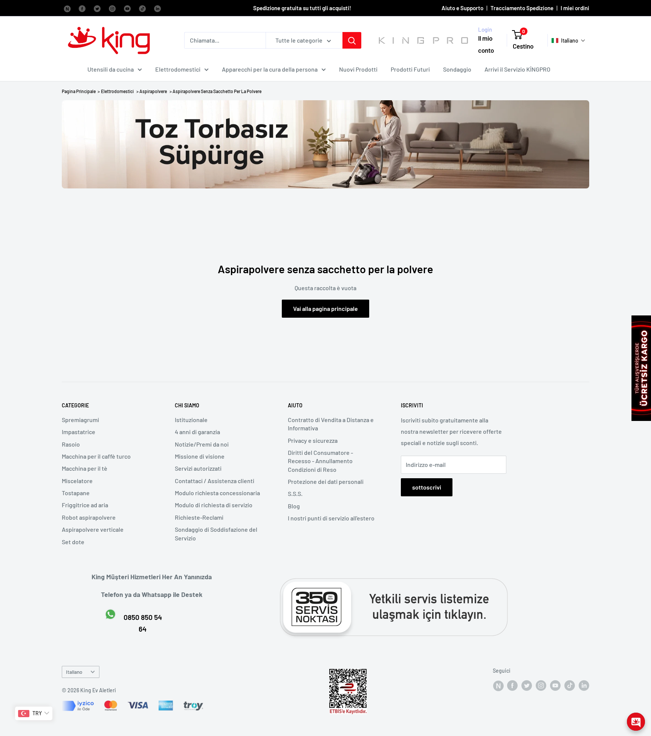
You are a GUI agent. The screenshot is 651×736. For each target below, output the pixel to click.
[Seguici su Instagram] (112, 8)
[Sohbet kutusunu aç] (636, 722)
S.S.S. (295, 493)
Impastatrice (78, 431)
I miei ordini (575, 8)
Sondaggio (457, 69)
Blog (294, 506)
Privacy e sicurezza (313, 440)
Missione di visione (200, 456)
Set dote (73, 541)
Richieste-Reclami (199, 517)
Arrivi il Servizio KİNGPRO (517, 69)
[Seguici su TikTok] (142, 8)
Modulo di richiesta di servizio (213, 504)
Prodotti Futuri (410, 69)
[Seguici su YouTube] (127, 8)
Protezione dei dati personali (326, 481)
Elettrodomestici (177, 69)
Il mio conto (486, 44)
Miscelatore (77, 480)
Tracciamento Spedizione (522, 8)
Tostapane (76, 492)
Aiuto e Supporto (462, 8)
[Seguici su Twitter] (97, 8)
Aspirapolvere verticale (93, 529)
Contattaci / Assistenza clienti (214, 480)
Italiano (74, 672)
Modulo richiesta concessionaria (217, 492)
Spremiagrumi (80, 419)
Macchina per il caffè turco (96, 456)
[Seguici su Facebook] (67, 8)
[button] (568, 40)
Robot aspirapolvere (89, 517)
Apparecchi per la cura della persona (270, 69)
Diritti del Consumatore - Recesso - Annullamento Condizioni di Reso (320, 461)
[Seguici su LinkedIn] (157, 8)
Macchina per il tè (84, 468)
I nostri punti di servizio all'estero (331, 518)
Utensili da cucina (110, 69)
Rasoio (71, 444)
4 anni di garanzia (197, 431)
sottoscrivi (426, 487)
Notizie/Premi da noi (202, 444)
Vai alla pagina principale (325, 308)
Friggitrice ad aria (85, 504)
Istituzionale (191, 419)
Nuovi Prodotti (358, 69)
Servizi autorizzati (198, 468)
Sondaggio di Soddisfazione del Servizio (216, 533)
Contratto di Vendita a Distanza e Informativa (331, 424)
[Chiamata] (351, 40)
